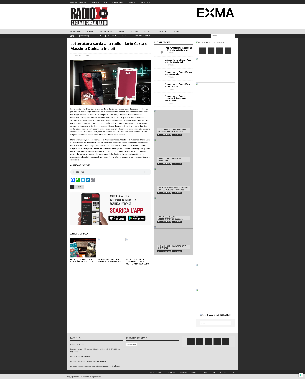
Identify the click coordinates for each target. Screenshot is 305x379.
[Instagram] (226, 2)
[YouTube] (228, 50)
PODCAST (178, 31)
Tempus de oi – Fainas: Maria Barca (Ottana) (177, 85)
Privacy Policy (131, 344)
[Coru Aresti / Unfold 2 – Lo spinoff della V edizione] (173, 124)
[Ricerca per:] (223, 36)
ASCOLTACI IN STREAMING (78, 2)
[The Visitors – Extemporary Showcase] (173, 240)
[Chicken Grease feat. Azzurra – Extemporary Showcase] (173, 182)
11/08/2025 (178, 134)
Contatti (204, 372)
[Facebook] (217, 2)
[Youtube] (231, 2)
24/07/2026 (171, 89)
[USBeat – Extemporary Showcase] (173, 153)
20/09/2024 (178, 251)
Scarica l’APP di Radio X (188, 372)
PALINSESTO (95, 2)
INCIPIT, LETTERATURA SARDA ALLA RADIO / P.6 (81, 260)
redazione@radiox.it (111, 366)
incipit (79, 187)
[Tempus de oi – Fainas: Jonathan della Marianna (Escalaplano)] (159, 98)
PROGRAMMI (75, 31)
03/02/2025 (178, 164)
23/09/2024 (178, 193)
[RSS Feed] (236, 2)
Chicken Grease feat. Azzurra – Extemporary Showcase (173, 188)
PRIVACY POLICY (145, 2)
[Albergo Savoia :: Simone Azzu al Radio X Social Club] (159, 62)
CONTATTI (132, 2)
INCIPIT (88, 55)
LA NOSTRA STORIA (118, 2)
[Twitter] (222, 2)
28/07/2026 (171, 65)
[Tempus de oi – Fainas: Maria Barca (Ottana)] (159, 86)
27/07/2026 (171, 77)
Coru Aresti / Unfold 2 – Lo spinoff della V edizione (172, 130)
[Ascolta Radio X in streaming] (210, 42)
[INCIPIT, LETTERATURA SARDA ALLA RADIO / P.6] (83, 247)
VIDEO (121, 31)
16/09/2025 (178, 222)
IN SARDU (163, 31)
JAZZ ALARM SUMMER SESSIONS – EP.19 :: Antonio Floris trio (178, 49)
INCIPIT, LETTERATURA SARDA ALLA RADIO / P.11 (109, 260)
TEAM (105, 2)
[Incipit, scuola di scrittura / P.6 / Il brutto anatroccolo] (138, 247)
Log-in (233, 372)
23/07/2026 (171, 103)
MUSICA (90, 31)
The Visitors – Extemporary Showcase (172, 247)
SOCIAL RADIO (106, 31)
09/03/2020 (78, 55)
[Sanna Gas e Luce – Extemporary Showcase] (173, 211)
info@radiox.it (87, 356)
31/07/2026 (171, 53)
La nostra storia (156, 372)
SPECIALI (134, 31)
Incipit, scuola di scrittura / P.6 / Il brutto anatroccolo (137, 261)
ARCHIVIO (148, 31)
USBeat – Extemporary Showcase (169, 159)
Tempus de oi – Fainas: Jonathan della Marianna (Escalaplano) (175, 98)
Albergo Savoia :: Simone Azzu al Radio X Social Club (178, 61)
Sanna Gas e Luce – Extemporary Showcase (170, 217)
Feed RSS (223, 372)
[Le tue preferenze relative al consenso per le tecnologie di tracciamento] (301, 375)
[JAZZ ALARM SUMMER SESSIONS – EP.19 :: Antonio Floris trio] (159, 50)
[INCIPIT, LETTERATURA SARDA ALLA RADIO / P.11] (110, 247)
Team (214, 372)
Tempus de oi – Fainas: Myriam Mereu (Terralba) (178, 73)
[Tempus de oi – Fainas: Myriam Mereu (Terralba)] (159, 74)
